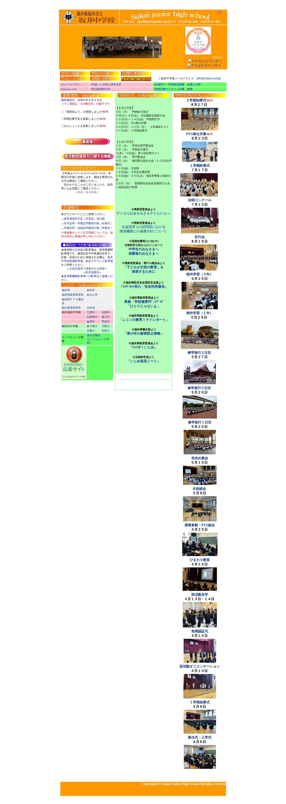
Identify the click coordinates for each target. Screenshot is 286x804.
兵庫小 (91, 330)
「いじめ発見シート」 (143, 361)
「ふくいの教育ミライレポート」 (144, 319)
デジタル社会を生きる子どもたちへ (143, 213)
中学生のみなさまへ (144, 249)
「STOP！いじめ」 (143, 347)
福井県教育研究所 (73, 294)
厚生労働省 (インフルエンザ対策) (98, 339)
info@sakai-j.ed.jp (209, 78)
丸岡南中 (92, 316)
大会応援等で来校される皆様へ (88, 268)
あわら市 (92, 294)
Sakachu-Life (69, 89)
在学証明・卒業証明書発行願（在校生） (88, 223)
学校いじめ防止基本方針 (107, 84)
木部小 (106, 330)
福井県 (66, 290)
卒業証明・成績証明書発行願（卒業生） (88, 227)
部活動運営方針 (101, 89)
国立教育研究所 (71, 307)
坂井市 (91, 290)
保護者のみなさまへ (144, 253)
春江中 (106, 316)
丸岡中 (106, 312)
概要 (190, 89)
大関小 (106, 326)
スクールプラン (71, 84)
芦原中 (106, 321)
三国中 (91, 312)
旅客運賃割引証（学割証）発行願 (84, 218)
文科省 (91, 307)
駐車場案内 (92, 272)
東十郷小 (92, 326)
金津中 (91, 321)
